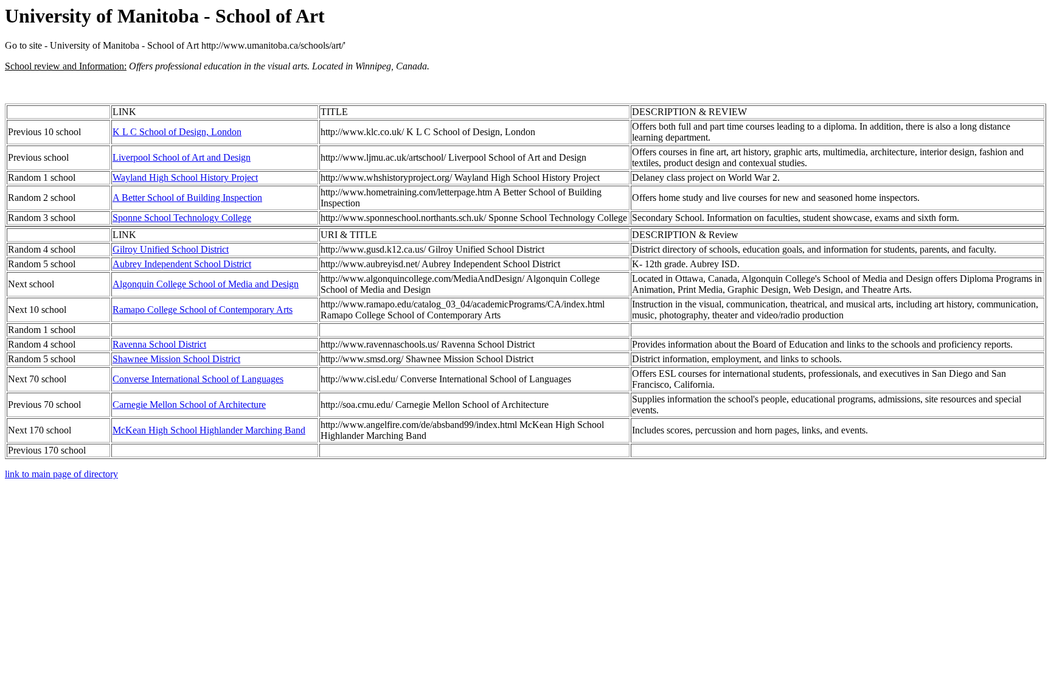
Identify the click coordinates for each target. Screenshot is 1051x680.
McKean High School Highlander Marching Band (209, 430)
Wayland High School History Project (185, 177)
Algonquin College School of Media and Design (206, 284)
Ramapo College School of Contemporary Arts (203, 309)
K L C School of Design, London (177, 132)
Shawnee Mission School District (176, 359)
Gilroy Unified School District (171, 249)
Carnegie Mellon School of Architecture (189, 404)
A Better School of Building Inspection (187, 197)
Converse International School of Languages (198, 379)
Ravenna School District (159, 344)
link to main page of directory (61, 474)
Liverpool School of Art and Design (182, 157)
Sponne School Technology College (182, 217)
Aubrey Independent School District (182, 264)
